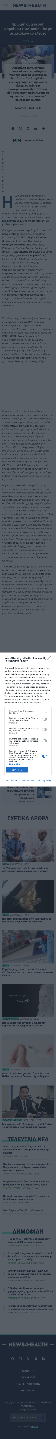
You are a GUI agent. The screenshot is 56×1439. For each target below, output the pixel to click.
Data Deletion (11, 780)
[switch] (44, 719)
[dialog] (28, 719)
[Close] (50, 658)
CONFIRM (17, 770)
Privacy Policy (44, 780)
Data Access (28, 780)
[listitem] (28, 712)
